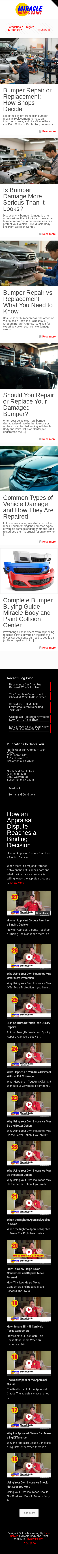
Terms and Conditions (22, 794)
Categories (14, 27)
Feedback (15, 788)
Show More (17, 882)
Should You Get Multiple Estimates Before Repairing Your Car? (26, 707)
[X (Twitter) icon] (27, 1543)
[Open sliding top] (54, 3)
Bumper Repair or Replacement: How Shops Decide (27, 99)
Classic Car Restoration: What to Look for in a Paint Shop (29, 718)
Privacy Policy (34, 1538)
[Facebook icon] (24, 1543)
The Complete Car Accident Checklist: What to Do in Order (27, 696)
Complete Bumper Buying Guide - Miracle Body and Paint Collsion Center (28, 613)
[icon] (34, 1543)
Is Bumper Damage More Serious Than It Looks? (24, 199)
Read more (49, 131)
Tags (29, 27)
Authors (15, 29)
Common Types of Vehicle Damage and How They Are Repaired (28, 507)
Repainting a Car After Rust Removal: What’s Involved (25, 686)
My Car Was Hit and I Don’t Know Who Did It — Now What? (29, 728)
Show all (45, 29)
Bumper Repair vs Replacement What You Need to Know (28, 302)
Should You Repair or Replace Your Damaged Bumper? (28, 404)
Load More (29, 1513)
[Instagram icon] (31, 1543)
